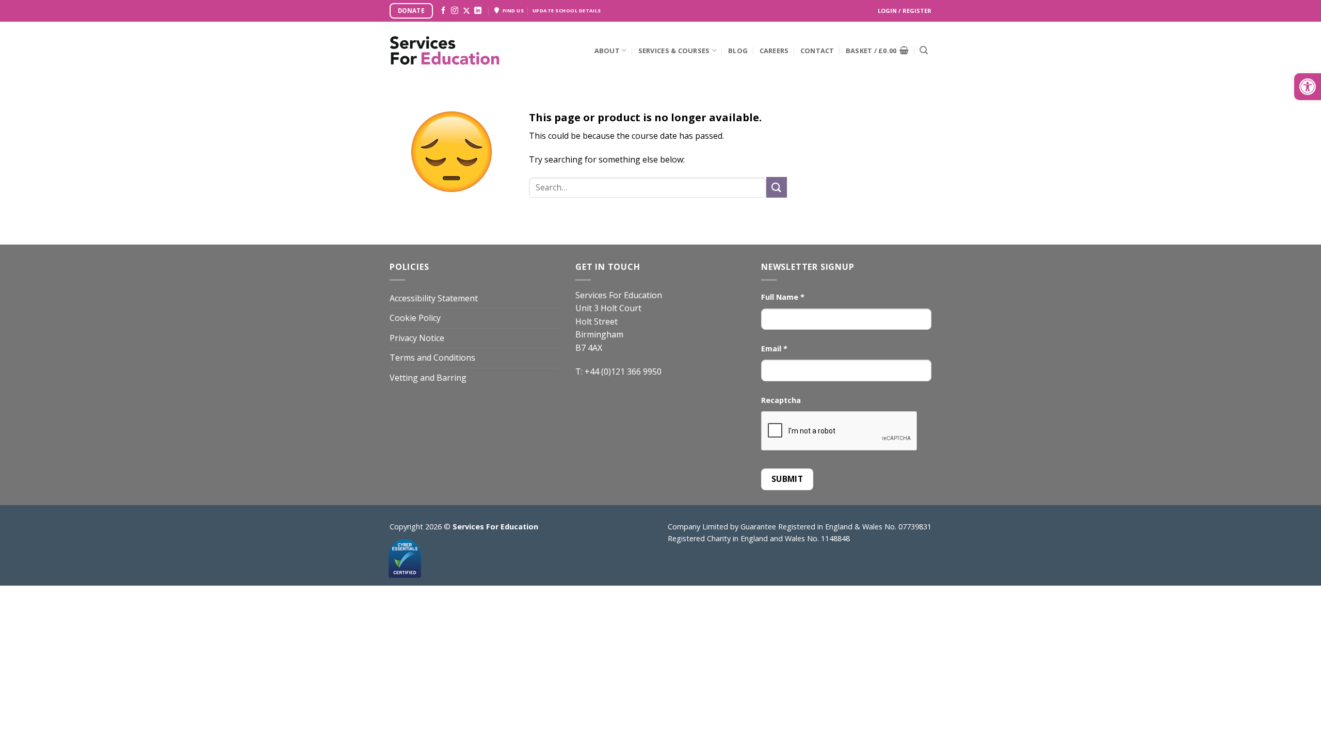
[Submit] (923, 50)
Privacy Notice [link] (417, 338)
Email (774, 348)
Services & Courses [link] (674, 50)
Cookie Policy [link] (415, 318)
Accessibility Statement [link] (434, 298)
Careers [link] (774, 50)
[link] (1307, 86)
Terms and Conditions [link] (432, 357)
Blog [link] (738, 50)
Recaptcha (781, 400)
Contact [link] (817, 50)
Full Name (782, 297)
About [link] (607, 50)
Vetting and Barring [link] (428, 377)
